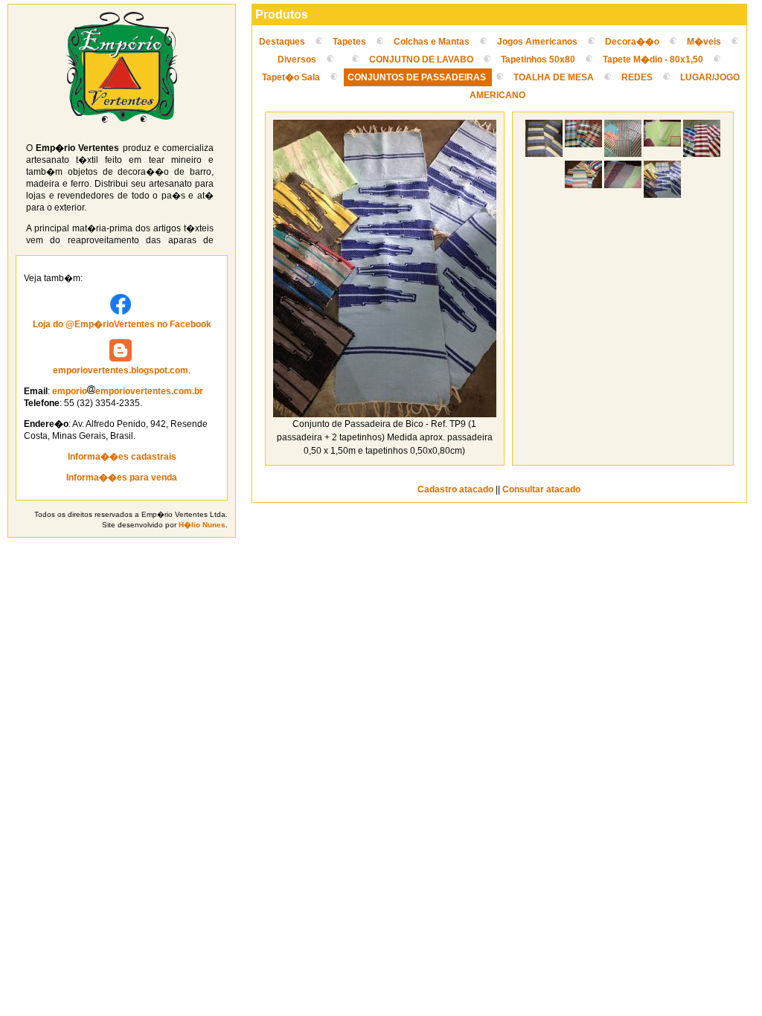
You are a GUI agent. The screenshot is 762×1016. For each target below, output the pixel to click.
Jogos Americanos (537, 41)
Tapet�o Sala (292, 77)
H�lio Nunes (202, 525)
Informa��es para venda (121, 477)
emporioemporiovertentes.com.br (127, 391)
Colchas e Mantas (432, 41)
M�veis (704, 41)
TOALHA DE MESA (553, 77)
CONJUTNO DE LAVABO (422, 59)
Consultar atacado (541, 489)
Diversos (297, 59)
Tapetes (349, 41)
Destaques (282, 41)
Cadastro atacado (455, 489)
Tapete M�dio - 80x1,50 (653, 59)
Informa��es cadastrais (122, 456)
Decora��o (632, 41)
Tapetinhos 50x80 (539, 59)
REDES (637, 77)
